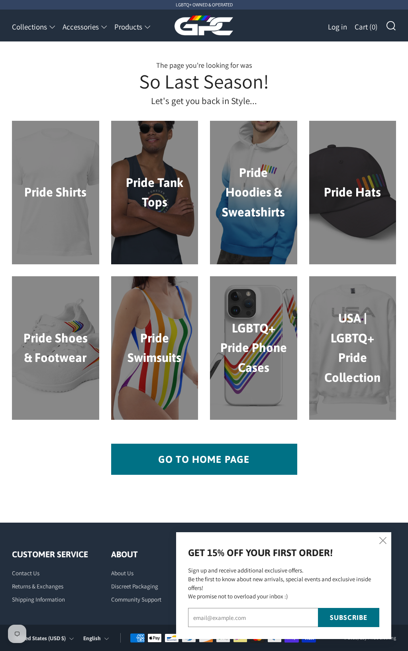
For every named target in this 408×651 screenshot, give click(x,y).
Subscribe (348, 617)
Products (128, 26)
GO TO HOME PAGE (204, 459)
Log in (337, 26)
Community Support (136, 599)
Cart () (366, 26)
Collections (29, 26)
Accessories (81, 26)
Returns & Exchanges (37, 586)
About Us (122, 573)
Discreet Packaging (134, 586)
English (92, 638)
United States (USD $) (40, 638)
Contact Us (25, 573)
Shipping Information (38, 599)
